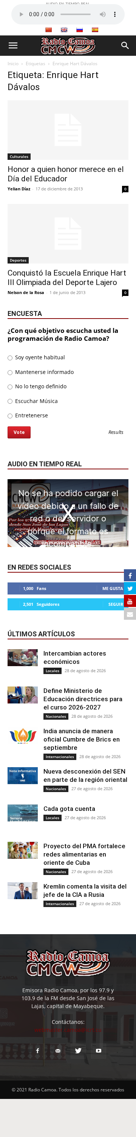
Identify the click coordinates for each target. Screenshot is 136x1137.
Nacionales (56, 716)
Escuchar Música (36, 401)
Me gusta (112, 588)
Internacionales (60, 756)
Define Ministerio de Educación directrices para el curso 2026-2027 (82, 699)
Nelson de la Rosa (26, 292)
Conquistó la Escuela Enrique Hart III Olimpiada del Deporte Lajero (67, 277)
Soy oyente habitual (39, 357)
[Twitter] (78, 1051)
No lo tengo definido (40, 386)
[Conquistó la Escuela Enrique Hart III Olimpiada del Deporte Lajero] (68, 234)
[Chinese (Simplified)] (48, 30)
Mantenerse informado (44, 371)
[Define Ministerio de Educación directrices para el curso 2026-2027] (23, 694)
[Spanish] (94, 30)
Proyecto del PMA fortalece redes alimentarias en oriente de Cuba (84, 854)
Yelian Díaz (19, 189)
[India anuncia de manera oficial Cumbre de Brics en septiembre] (23, 735)
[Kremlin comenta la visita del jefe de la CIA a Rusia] (23, 890)
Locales (52, 670)
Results (116, 432)
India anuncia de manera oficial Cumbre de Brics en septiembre (81, 739)
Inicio (13, 63)
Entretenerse (31, 415)
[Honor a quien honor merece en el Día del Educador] (68, 130)
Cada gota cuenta (69, 808)
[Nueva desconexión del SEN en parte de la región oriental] (23, 775)
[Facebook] (37, 1051)
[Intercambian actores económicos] (23, 657)
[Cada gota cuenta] (23, 812)
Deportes (18, 260)
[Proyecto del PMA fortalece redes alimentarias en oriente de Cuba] (23, 850)
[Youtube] (98, 1051)
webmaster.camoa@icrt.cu (68, 1029)
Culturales (19, 156)
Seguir (115, 604)
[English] (63, 30)
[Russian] (79, 30)
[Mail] (57, 1051)
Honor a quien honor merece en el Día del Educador (66, 174)
